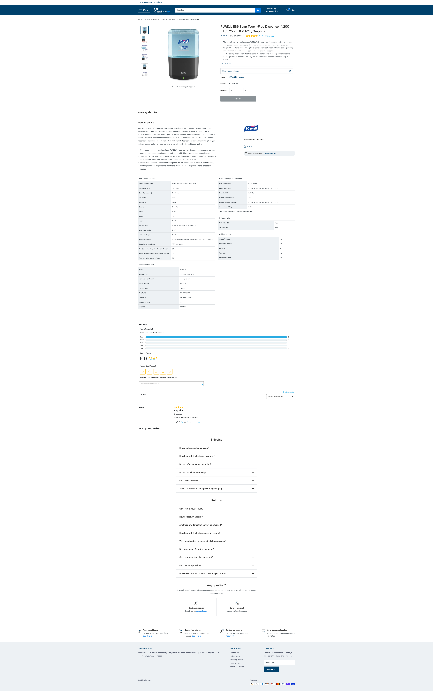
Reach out (230, 636)
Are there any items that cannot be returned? (200, 525)
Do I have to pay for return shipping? (196, 549)
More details (226, 63)
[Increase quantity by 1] (245, 90)
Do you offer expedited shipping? (195, 464)
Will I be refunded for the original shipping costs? (203, 541)
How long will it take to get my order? (197, 456)
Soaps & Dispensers (168, 19)
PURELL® (223, 36)
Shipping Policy (236, 660)
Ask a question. (270, 153)
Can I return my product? (191, 509)
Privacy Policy (235, 663)
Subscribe (271, 669)
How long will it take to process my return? (199, 533)
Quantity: (224, 90)
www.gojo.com (185, 279)
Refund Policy (235, 656)
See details (147, 636)
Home (140, 19)
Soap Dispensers (183, 19)
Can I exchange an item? (191, 565)
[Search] (258, 10)
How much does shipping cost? (194, 448)
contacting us (201, 611)
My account (271, 11)
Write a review (269, 36)
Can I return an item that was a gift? (196, 557)
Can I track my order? (189, 480)
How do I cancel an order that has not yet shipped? (203, 573)
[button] (287, 10)
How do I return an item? (191, 517)
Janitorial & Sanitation (151, 19)
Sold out (238, 99)
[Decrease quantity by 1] (231, 90)
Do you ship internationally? (192, 472)
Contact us (234, 653)
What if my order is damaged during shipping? (201, 488)
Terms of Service (237, 667)
